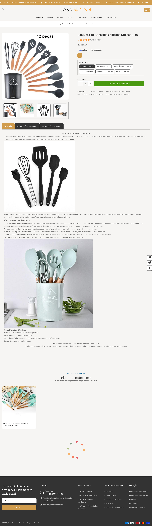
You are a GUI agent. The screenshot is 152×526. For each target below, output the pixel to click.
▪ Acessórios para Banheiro (139, 491)
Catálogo (92, 91)
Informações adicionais (27, 126)
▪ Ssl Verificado (110, 495)
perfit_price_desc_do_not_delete (117, 94)
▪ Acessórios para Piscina (138, 495)
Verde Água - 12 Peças (123, 66)
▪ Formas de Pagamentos (113, 507)
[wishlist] (79, 55)
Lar (58, 24)
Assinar (19, 507)
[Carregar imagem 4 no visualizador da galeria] (60, 110)
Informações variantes (51, 126)
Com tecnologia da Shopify (29, 523)
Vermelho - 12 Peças (105, 71)
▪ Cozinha (132, 499)
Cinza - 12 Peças (87, 66)
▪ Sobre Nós (108, 503)
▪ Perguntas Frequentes (113, 499)
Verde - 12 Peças (103, 66)
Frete (79, 50)
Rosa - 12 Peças (86, 71)
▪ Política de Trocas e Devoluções (85, 500)
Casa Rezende (13, 523)
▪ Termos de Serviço (85, 491)
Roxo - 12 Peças (122, 71)
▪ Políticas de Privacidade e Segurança (88, 507)
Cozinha (100, 91)
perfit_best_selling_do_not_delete (117, 91)
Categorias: (82, 91)
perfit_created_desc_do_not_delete (90, 94)
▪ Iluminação (134, 503)
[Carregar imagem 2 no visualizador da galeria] (27, 110)
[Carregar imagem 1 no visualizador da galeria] (10, 110)
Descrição (8, 126)
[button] (3, 9)
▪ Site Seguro (109, 491)
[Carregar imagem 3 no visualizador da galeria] (44, 110)
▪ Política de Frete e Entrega (88, 495)
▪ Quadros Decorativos (137, 507)
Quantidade (81, 79)
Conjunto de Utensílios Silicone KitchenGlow (15, 423)
